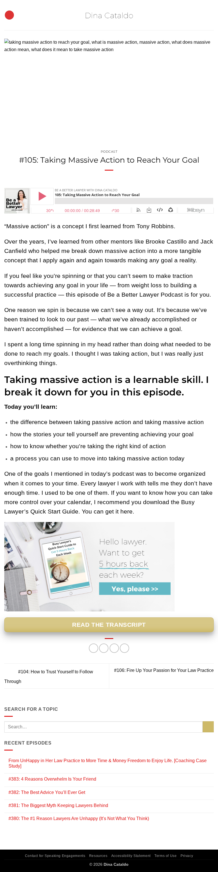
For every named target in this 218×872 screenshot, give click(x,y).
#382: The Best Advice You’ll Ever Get (47, 792)
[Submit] (208, 726)
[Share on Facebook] (93, 648)
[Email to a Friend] (114, 648)
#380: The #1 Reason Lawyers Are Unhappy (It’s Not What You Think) (79, 818)
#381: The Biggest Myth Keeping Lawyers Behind (58, 805)
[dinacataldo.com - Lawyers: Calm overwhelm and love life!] (109, 15)
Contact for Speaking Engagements (55, 856)
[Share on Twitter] (103, 648)
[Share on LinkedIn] (124, 648)
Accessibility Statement (131, 856)
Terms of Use (165, 856)
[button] (9, 15)
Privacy (187, 856)
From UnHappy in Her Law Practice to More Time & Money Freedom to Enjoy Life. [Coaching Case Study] (108, 763)
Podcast (109, 152)
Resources (98, 856)
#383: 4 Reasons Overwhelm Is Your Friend (52, 779)
